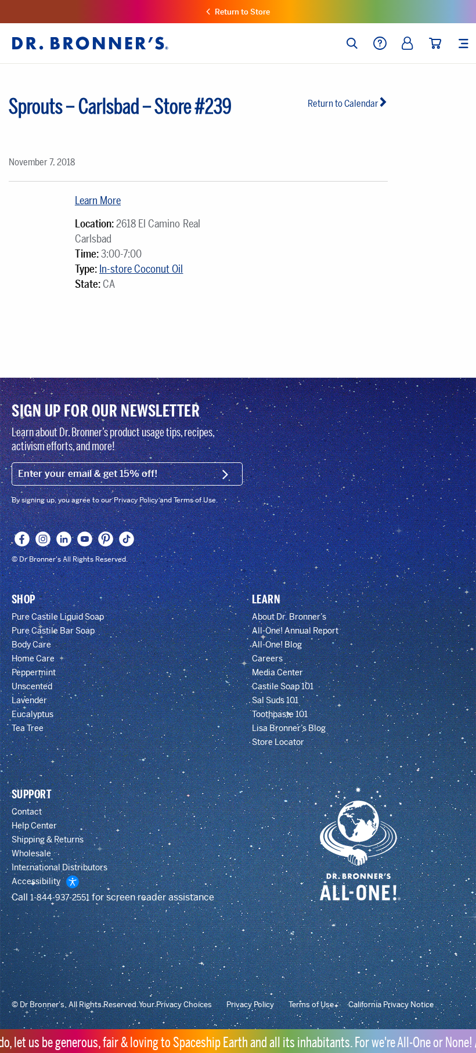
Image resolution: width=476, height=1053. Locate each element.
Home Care (33, 658)
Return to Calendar (343, 103)
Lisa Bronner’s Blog (289, 728)
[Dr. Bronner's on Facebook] (22, 539)
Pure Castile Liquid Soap (58, 616)
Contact (27, 811)
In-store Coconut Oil (141, 269)
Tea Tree (28, 728)
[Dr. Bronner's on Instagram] (43, 539)
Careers (267, 658)
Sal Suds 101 (275, 700)
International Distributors (59, 867)
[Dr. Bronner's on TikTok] (127, 539)
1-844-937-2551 (59, 897)
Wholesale (31, 853)
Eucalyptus (32, 714)
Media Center (277, 672)
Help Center (34, 825)
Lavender (29, 700)
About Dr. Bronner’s (289, 616)
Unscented (32, 686)
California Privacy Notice (391, 1004)
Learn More (98, 200)
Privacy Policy (250, 1004)
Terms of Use (311, 1004)
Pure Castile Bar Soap (53, 630)
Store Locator (278, 742)
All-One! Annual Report (295, 630)
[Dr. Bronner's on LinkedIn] (64, 539)
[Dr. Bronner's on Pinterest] (106, 539)
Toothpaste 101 (280, 714)
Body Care (31, 644)
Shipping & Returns (48, 839)
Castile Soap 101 (282, 686)
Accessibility (36, 881)
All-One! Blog (277, 644)
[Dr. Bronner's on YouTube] (85, 539)
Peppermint (34, 672)
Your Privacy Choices (175, 1004)
